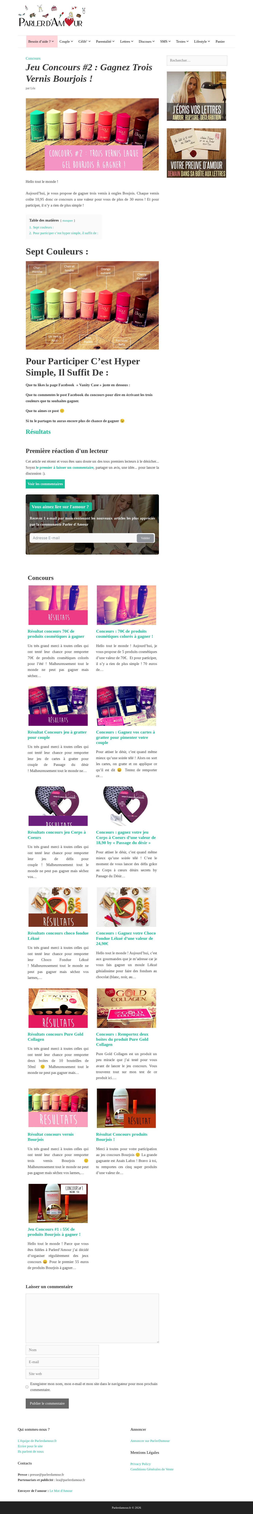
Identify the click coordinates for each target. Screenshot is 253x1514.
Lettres (125, 41)
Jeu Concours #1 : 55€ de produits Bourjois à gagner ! (54, 1232)
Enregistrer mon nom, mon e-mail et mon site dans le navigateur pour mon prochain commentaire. (94, 1387)
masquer (67, 220)
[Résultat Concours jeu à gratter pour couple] (58, 723)
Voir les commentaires (45, 484)
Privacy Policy (140, 1464)
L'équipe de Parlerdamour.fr (37, 1441)
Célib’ (82, 41)
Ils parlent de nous (31, 1451)
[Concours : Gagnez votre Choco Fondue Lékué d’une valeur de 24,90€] (126, 924)
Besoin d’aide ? (39, 41)
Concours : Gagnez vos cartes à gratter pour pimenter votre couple (125, 737)
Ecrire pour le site (30, 1446)
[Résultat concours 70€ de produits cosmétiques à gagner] (58, 622)
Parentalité (103, 41)
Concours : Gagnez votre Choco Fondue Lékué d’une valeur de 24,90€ (126, 938)
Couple (64, 41)
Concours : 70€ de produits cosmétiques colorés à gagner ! (124, 634)
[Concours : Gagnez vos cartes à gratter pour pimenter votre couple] (126, 723)
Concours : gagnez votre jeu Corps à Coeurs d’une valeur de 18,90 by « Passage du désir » (126, 837)
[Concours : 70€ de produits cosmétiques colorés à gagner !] (126, 622)
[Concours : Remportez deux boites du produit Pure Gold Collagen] (126, 1025)
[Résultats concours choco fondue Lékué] (58, 924)
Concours (33, 58)
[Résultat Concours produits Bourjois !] (126, 1125)
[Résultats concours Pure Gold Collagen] (58, 1025)
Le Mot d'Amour (61, 1491)
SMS (163, 41)
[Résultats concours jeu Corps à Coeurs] (58, 823)
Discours (145, 41)
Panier (220, 41)
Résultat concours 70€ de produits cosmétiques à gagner (56, 634)
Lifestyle (200, 41)
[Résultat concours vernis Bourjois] (58, 1125)
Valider (145, 538)
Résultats (38, 431)
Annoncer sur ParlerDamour (150, 1441)
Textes (180, 41)
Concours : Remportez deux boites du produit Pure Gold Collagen (122, 1039)
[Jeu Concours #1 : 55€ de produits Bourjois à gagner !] (58, 1220)
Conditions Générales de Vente (152, 1469)
